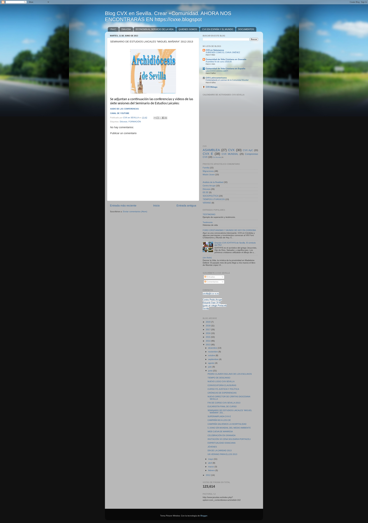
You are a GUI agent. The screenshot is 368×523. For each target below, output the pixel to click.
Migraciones (208, 171)
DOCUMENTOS (246, 29)
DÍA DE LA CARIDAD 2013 (220, 450)
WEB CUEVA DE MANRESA (220, 431)
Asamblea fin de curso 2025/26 (219, 62)
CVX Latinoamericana (216, 78)
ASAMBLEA (211, 150)
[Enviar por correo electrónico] (155, 117)
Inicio (156, 205)
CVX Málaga (211, 87)
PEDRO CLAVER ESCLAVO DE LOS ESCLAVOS (230, 374)
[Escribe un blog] (157, 117)
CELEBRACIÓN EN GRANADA (221, 435)
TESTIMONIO (209, 214)
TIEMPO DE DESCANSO (219, 378)
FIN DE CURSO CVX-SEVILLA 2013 (224, 403)
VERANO (207, 203)
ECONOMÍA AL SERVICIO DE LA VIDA (155, 29)
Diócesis (123, 122)
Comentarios (212, 282)
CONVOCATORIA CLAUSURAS (222, 385)
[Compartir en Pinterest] (165, 117)
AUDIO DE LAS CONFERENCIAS (124, 109)
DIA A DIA (126, 29)
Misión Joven (209, 175)
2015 (208, 337)
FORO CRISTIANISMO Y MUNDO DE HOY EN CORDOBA (229, 230)
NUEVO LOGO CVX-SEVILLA (221, 381)
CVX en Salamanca (215, 50)
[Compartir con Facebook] (163, 117)
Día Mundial (217, 157)
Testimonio (208, 222)
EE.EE (205, 192)
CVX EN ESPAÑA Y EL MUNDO (217, 29)
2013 (208, 345)
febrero (211, 470)
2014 (208, 341)
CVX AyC (248, 150)
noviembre (213, 352)
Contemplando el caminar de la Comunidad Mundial (227, 80)
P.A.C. (113, 29)
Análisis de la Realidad (213, 182)
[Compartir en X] (160, 117)
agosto (211, 363)
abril (210, 463)
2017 (208, 329)
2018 (208, 326)
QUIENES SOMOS (188, 29)
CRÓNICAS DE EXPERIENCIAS (222, 393)
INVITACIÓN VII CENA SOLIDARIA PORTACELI (229, 439)
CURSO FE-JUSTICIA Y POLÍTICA (223, 389)
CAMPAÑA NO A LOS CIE (219, 420)
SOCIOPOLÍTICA (210, 196)
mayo (211, 459)
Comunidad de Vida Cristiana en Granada (226, 59)
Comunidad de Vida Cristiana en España (225, 68)
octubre (212, 355)
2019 (208, 322)
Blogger (203, 516)
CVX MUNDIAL (230, 154)
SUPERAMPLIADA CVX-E (219, 416)
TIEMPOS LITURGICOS (214, 199)
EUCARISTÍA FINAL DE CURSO (222, 406)
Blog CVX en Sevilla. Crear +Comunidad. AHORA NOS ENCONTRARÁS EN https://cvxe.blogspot (168, 16)
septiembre (213, 359)
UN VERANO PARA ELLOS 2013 (222, 454)
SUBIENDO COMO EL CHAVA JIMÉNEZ (223, 52)
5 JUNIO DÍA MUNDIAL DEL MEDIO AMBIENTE (229, 428)
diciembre (213, 348)
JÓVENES (212, 447)
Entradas (210, 277)
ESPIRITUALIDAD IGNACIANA (221, 443)
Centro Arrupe (209, 186)
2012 (208, 475)
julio (210, 367)
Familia (206, 168)
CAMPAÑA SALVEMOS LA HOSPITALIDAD (227, 424)
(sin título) (207, 258)
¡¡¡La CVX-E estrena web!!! (217, 71)
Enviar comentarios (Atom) (135, 211)
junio (210, 371)
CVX (231, 150)
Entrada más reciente (123, 205)
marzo (211, 467)
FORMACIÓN (135, 122)
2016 (208, 333)
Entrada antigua (186, 205)
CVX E (208, 154)
